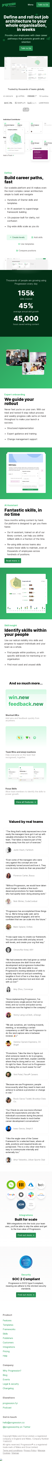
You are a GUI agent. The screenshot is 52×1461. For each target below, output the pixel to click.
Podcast (7, 1407)
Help (5, 1355)
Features (7, 1320)
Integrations (9, 1347)
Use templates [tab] (27, 244)
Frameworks (9, 1329)
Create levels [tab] (18, 237)
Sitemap (15, 1453)
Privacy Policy (30, 1450)
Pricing (6, 1351)
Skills (5, 1333)
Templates (8, 1324)
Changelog (8, 1388)
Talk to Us (43, 4)
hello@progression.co (14, 1422)
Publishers (8, 1338)
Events (6, 1379)
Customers (8, 1342)
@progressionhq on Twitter (16, 1427)
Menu (30, 4)
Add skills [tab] (38, 237)
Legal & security (11, 1384)
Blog (5, 1375)
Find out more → (26, 1235)
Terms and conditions (13, 1450)
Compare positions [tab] (27, 250)
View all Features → (26, 802)
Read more (12, 560)
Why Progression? (12, 1370)
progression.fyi (10, 1403)
